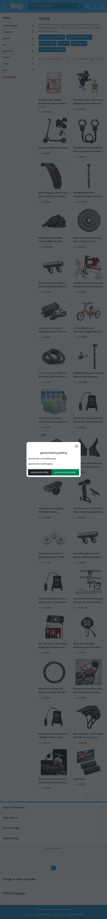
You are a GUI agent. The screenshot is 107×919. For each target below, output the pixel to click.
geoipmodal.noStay (39, 472)
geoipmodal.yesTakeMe (65, 472)
